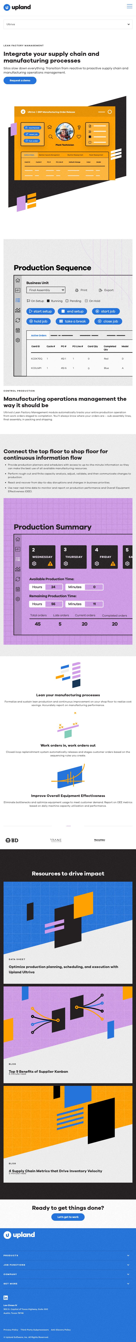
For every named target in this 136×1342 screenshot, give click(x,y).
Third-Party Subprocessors (35, 1329)
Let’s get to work (68, 1217)
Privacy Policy (11, 1329)
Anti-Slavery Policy (61, 1329)
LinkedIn (6, 1298)
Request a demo (20, 80)
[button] (129, 6)
